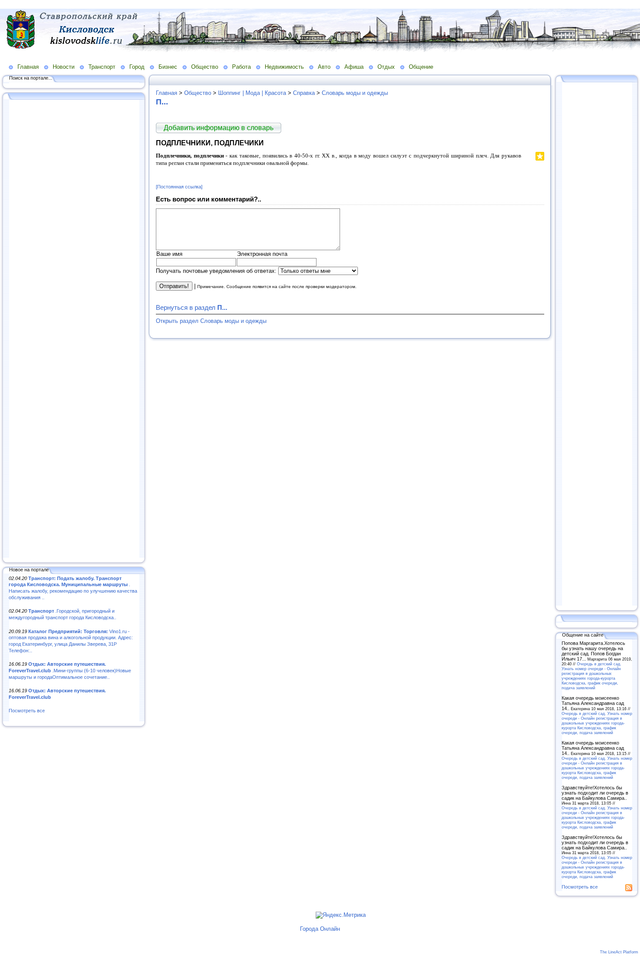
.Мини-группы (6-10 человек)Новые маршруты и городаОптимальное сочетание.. (70, 670)
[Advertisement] (74, 329)
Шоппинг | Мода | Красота (252, 93)
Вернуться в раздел (191, 307)
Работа (241, 67)
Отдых (386, 67)
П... (162, 101)
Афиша (354, 67)
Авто (324, 67)
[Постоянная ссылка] (179, 186)
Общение (421, 67)
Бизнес (167, 67)
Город (137, 67)
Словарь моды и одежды (355, 93)
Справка (304, 93)
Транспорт (101, 67)
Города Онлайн (320, 929)
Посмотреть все (27, 710)
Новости (63, 67)
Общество (204, 67)
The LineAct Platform (619, 952)
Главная (28, 67)
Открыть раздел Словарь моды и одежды (211, 321)
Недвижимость (284, 67)
